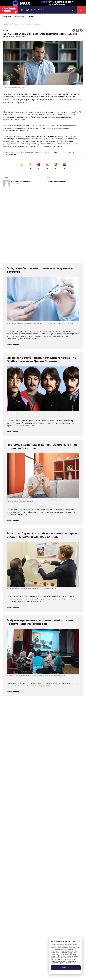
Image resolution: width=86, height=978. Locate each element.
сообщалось (14, 152)
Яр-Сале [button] (41, 10)
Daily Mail (26, 130)
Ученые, (50, 181)
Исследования (60, 181)
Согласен (66, 968)
